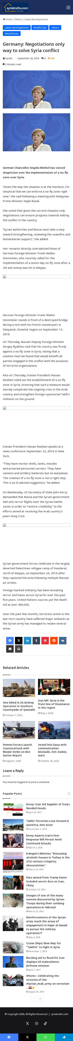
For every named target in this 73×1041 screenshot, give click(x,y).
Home (8, 19)
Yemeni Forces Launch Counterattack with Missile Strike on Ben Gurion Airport (17, 750)
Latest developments (36, 19)
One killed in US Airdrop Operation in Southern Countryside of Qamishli (19, 706)
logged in (22, 782)
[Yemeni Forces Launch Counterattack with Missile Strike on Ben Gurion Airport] (19, 730)
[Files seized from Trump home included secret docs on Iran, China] (13, 883)
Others (18, 19)
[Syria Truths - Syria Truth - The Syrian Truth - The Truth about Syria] (15, 7)
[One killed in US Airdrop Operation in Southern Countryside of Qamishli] (19, 688)
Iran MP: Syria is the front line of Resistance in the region (54, 704)
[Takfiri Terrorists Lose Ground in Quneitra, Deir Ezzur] (13, 825)
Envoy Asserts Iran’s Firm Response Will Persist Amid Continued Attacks (44, 839)
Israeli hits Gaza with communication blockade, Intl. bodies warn (52, 750)
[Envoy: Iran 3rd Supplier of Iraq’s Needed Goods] (13, 809)
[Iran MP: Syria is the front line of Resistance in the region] (54, 687)
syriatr (9, 58)
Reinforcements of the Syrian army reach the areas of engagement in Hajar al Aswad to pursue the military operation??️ (46, 925)
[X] (18, 640)
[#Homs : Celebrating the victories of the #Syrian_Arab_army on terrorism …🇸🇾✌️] (13, 980)
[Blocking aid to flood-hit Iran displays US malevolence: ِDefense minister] (13, 962)
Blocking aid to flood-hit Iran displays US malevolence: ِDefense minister (45, 961)
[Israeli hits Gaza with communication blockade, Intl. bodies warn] (54, 730)
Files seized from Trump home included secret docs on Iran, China (46, 881)
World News (12, 33)
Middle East (40, 27)
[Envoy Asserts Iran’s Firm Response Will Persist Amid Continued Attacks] (13, 841)
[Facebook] (10, 640)
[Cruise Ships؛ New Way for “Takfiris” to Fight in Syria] (13, 947)
